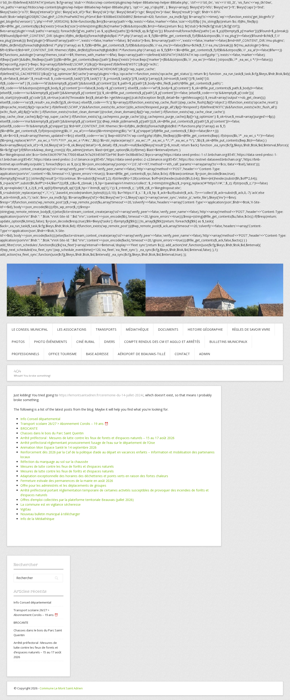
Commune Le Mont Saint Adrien (61, 688)
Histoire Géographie (205, 329)
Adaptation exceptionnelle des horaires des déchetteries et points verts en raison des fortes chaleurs (94, 476)
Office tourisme (62, 354)
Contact (182, 354)
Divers (109, 341)
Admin (204, 354)
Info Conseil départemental (40, 419)
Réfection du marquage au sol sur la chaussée (54, 461)
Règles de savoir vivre (251, 329)
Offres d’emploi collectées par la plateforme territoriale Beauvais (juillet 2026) (77, 500)
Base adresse (97, 354)
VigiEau (25, 509)
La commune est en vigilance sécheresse (50, 504)
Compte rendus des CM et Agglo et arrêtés (162, 341)
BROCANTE (29, 428)
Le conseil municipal (30, 329)
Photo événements (50, 341)
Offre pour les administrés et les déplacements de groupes (63, 485)
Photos (18, 341)
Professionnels (25, 354)
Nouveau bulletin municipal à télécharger (50, 514)
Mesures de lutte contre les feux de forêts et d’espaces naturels (67, 466)
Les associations (71, 329)
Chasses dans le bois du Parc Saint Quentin (52, 433)
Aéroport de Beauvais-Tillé (141, 354)
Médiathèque (137, 329)
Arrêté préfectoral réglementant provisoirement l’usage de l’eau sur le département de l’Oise (87, 442)
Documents (168, 329)
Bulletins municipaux (228, 341)
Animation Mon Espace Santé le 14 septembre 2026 (58, 447)
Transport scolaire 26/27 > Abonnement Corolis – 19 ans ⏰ (64, 423)
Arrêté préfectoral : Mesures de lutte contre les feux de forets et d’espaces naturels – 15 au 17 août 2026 (97, 438)
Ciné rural (85, 341)
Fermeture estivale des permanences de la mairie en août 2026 (66, 481)
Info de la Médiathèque (37, 519)
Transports (106, 329)
